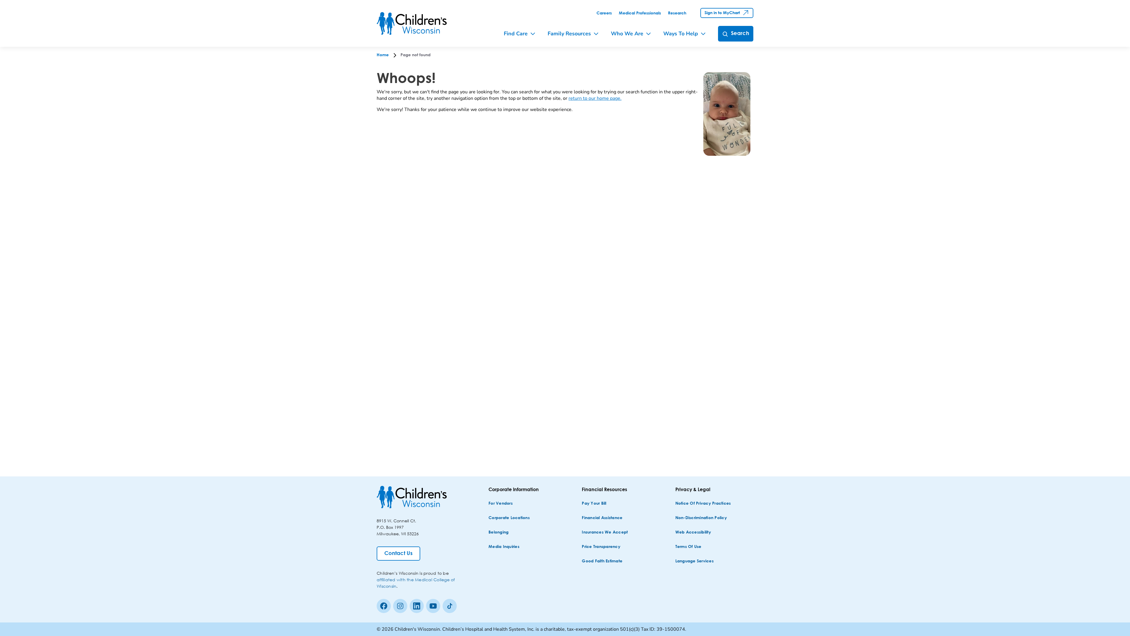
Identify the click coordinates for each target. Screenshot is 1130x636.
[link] (604, 13)
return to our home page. (595, 98)
